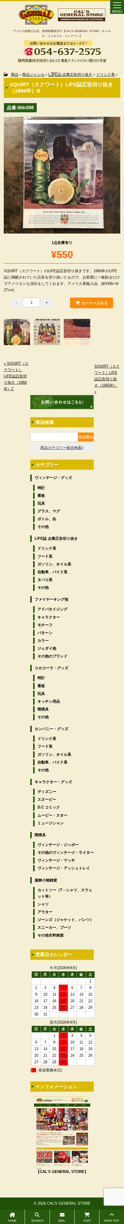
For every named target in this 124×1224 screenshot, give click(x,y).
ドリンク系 (105, 74)
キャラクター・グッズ (53, 782)
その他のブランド (52, 656)
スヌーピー (46, 799)
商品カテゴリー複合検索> (62, 447)
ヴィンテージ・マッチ (56, 860)
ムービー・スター (52, 815)
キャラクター (48, 617)
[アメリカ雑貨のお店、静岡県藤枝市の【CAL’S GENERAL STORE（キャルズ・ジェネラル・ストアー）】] (36, 22)
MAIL (62, 1220)
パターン (44, 633)
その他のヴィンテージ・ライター (65, 852)
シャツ (43, 904)
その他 (43, 526)
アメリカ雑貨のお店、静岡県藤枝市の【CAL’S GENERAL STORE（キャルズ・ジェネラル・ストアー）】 (62, 33)
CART (87, 1220)
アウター (44, 912)
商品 (14, 74)
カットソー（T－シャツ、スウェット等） (64, 893)
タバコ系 (44, 580)
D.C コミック (48, 807)
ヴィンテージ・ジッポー (58, 845)
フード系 (44, 556)
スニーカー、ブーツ (54, 927)
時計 (41, 488)
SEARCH (37, 1220)
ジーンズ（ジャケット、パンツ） (65, 919)
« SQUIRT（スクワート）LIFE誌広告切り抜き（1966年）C (16, 376)
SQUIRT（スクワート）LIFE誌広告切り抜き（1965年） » (107, 379)
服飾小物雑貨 (46, 880)
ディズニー (46, 791)
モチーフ (44, 625)
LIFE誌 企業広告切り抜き (70, 74)
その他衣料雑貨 (50, 935)
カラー (43, 640)
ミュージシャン (50, 823)
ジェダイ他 (46, 648)
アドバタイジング (52, 609)
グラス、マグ (48, 511)
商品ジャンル (33, 74)
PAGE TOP (111, 1220)
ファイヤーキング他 (51, 599)
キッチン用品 (48, 701)
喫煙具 (43, 709)
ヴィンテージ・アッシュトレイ (63, 868)
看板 (41, 495)
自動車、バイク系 (52, 572)
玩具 (41, 503)
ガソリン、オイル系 (54, 564)
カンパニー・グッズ (51, 729)
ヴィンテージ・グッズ (53, 477)
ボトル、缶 (46, 519)
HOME (12, 1220)
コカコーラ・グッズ (51, 668)
